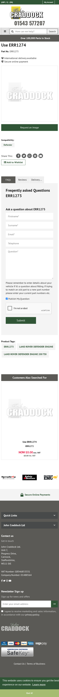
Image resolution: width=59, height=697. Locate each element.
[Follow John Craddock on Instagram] (7, 580)
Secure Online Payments (33, 494)
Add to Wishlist (14, 162)
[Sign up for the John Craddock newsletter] (54, 604)
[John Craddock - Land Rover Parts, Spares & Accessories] (29, 13)
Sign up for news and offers (15, 596)
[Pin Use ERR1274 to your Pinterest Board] (35, 156)
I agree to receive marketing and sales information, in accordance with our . (28, 613)
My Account (48, 2)
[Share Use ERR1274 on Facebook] (18, 156)
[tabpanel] (29, 259)
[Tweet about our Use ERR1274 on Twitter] (24, 156)
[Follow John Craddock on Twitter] (4, 580)
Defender (8, 145)
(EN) (11, 2)
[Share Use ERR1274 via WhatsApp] (29, 156)
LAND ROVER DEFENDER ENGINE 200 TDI (25, 354)
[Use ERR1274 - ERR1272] (29, 410)
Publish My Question (18, 298)
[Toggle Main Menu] (4, 31)
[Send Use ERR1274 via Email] (40, 156)
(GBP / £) (4, 2)
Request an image (29, 127)
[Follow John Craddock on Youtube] (10, 580)
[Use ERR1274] (29, 94)
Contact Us (19, 663)
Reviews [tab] (22, 179)
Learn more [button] (39, 684)
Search (52, 31)
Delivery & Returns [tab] (37, 179)
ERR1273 (9, 346)
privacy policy (32, 614)
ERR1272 (30, 444)
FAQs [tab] (8, 179)
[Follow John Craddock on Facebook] (2, 580)
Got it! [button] (29, 693)
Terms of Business (36, 663)
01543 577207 (29, 23)
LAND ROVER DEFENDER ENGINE (36, 346)
